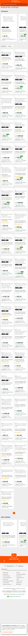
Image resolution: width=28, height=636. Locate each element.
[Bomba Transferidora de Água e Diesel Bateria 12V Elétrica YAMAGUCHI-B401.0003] (21, 216)
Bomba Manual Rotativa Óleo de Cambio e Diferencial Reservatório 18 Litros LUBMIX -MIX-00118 (21, 453)
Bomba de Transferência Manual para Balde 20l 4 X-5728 (20, 405)
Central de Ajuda (6, 575)
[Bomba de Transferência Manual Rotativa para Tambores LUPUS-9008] (7, 493)
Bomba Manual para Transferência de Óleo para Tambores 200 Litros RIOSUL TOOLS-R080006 (21, 82)
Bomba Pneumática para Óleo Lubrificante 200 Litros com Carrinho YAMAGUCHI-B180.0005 (6, 291)
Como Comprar (6, 582)
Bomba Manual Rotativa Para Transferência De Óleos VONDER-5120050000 (6, 82)
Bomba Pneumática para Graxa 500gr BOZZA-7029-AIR (7, 476)
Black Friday (18, 584)
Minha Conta (5, 579)
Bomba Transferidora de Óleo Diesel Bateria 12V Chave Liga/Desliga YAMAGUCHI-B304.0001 (6, 198)
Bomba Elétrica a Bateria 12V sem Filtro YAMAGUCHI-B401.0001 (6, 220)
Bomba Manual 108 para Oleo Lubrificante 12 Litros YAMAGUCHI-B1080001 (19, 30)
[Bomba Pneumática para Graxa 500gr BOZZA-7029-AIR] (7, 471)
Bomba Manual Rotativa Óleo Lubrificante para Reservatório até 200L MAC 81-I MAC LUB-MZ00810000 (21, 107)
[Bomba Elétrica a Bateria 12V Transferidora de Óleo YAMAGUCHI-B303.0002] (21, 169)
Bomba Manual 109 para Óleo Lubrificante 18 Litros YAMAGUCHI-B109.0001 (7, 265)
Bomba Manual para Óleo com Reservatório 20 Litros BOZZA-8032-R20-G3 (7, 152)
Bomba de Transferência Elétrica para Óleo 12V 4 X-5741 (7, 429)
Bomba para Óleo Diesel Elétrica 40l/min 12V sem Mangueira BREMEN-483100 (6, 337)
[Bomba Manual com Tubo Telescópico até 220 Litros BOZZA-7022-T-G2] (21, 471)
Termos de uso (19, 581)
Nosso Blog (18, 575)
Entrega (18, 572)
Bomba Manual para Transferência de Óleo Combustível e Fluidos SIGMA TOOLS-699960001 (20, 360)
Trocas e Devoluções (7, 577)
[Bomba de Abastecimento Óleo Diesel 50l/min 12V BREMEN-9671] (21, 377)
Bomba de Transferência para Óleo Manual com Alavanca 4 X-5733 (20, 152)
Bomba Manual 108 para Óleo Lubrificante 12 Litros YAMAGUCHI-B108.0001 (20, 243)
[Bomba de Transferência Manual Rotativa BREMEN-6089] (21, 425)
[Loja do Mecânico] (5, 1)
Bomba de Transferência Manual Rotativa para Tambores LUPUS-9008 (6, 497)
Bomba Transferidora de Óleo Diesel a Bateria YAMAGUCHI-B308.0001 (20, 197)
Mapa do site (19, 582)
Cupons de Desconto (7, 584)
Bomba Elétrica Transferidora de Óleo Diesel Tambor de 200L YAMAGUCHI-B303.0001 (6, 175)
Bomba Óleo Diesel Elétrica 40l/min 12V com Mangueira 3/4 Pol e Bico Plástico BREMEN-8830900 (7, 360)
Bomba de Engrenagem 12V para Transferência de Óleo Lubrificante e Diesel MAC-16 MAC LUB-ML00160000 (7, 454)
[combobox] (14, 4)
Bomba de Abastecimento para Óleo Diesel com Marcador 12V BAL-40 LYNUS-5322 (7, 383)
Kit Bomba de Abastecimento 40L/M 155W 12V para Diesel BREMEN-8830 (19, 130)
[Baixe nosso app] (7, 561)
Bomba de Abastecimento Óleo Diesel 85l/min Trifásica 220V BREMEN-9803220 (20, 337)
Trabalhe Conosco (20, 577)
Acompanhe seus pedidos (8, 581)
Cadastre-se (20, 566)
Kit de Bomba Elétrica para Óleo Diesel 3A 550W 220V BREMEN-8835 (7, 243)
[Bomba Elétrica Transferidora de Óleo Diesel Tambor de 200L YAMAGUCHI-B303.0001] (7, 170)
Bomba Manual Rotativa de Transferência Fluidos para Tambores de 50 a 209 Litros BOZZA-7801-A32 (7, 107)
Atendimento (5, 574)
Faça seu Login (10, 566)
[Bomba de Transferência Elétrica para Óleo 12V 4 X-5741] (7, 425)
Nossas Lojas (5, 572)
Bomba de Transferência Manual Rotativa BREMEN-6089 (20, 429)
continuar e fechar (7, 632)
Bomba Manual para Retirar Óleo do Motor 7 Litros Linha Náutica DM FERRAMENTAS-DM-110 (20, 59)
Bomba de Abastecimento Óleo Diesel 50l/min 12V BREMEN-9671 (20, 382)
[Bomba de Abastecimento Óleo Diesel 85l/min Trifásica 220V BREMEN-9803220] (21, 332)
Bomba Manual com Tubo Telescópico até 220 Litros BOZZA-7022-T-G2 (20, 476)
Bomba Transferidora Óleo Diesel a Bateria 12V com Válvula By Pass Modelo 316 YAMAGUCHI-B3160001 (21, 268)
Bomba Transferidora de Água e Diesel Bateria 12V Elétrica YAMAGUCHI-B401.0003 (20, 221)
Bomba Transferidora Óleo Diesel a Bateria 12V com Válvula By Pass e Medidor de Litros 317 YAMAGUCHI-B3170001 (7, 408)
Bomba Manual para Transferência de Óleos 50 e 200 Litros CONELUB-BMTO (7, 314)
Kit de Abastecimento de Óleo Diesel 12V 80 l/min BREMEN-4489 (20, 312)
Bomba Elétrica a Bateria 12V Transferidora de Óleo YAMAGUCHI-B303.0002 (20, 174)
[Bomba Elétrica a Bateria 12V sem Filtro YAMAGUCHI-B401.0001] (7, 216)
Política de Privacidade (9, 629)
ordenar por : (4, 46)
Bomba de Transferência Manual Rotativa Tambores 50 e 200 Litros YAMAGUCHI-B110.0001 (21, 291)
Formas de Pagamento (20, 574)
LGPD (17, 579)
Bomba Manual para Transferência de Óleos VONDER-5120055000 (6, 58)
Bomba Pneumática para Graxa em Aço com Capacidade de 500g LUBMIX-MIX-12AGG (6, 130)
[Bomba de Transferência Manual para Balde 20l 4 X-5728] (21, 401)
